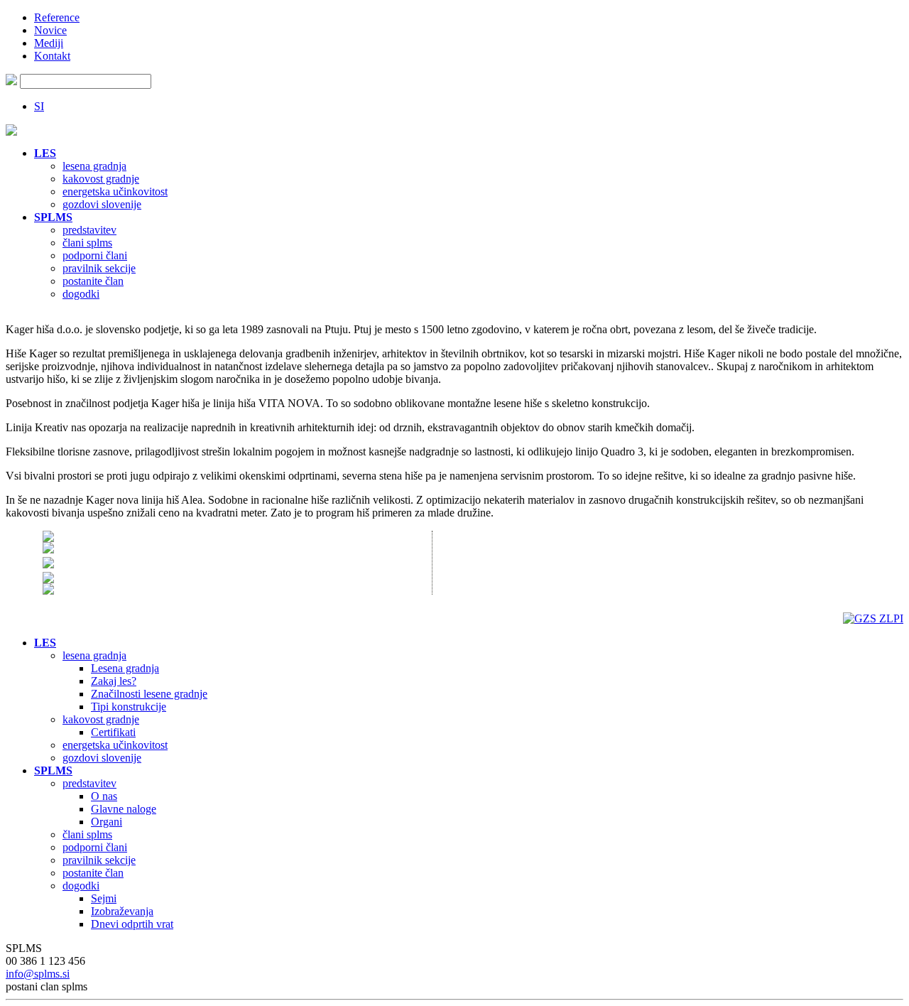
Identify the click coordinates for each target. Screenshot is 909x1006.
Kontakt (52, 56)
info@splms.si (38, 974)
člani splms (87, 243)
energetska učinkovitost (115, 191)
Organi (106, 822)
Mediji (48, 43)
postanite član (93, 281)
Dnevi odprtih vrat (132, 924)
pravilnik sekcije (99, 268)
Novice (50, 30)
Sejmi (103, 898)
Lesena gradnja (125, 668)
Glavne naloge (123, 809)
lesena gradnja (94, 166)
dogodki (80, 294)
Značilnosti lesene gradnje (149, 694)
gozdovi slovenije (101, 204)
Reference (57, 17)
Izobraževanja (122, 911)
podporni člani (94, 255)
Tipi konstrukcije (128, 707)
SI (39, 106)
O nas (104, 796)
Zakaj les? (113, 681)
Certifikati (113, 732)
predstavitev (89, 230)
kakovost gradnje (100, 179)
